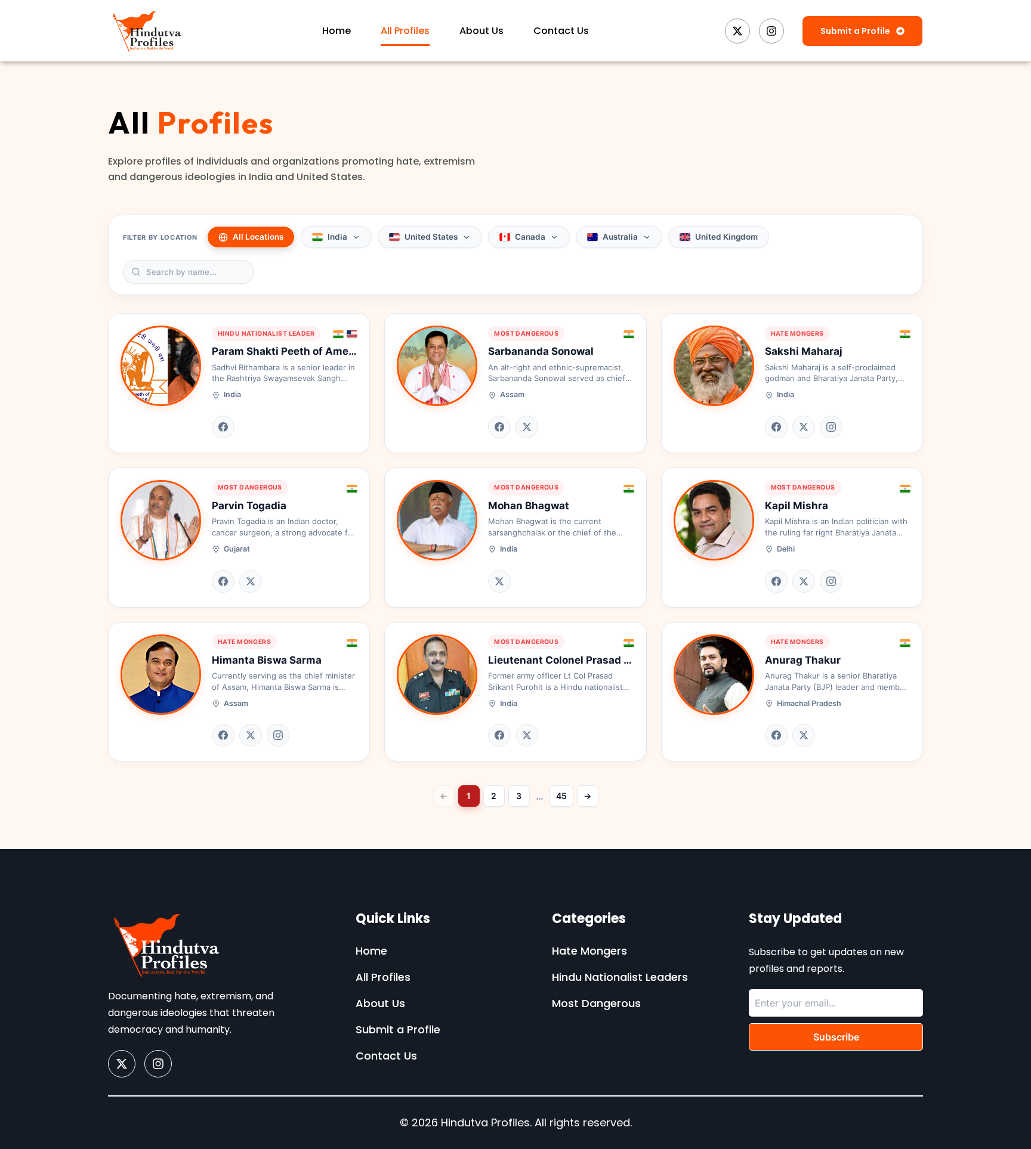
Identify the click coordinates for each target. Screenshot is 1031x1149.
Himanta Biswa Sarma (267, 660)
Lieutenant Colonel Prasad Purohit (574, 660)
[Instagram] (831, 427)
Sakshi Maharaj (803, 351)
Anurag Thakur (803, 660)
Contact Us (561, 31)
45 (561, 796)
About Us (481, 31)
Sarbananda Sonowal (541, 351)
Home (336, 31)
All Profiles (405, 31)
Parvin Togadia (249, 506)
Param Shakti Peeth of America (290, 351)
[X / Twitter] (527, 427)
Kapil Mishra (796, 506)
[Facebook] (223, 427)
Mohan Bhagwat (528, 506)
